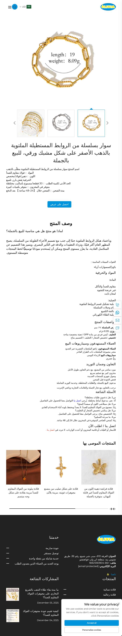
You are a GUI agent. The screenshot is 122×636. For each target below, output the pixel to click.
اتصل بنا (77, 400)
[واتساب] (117, 312)
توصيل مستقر (51, 553)
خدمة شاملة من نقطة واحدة (44, 558)
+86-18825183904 (99, 562)
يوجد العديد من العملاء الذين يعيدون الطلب (37, 563)
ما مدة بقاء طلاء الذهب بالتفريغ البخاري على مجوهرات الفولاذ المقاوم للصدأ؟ (42, 593)
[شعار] (106, 539)
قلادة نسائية (109, 589)
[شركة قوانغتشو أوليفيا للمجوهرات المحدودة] (108, 6)
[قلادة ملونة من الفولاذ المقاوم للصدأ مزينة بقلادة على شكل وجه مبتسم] (61, 467)
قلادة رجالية (109, 594)
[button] (114, 508)
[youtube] (108, 574)
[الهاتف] (117, 305)
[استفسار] (117, 328)
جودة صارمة (52, 548)
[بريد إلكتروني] (117, 320)
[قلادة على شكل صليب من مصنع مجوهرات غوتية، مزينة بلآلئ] (98, 467)
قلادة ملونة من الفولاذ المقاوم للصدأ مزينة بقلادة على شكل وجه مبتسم (61, 492)
